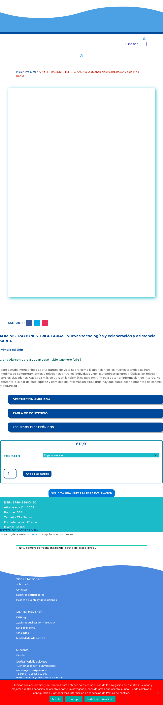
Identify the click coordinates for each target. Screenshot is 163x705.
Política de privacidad (100, 699)
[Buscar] (143, 44)
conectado (33, 534)
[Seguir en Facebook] (29, 323)
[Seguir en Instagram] (45, 323)
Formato (12, 456)
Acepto (56, 699)
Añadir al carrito (37, 473)
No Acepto (73, 699)
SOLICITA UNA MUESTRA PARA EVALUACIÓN (81, 493)
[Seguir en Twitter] (37, 323)
